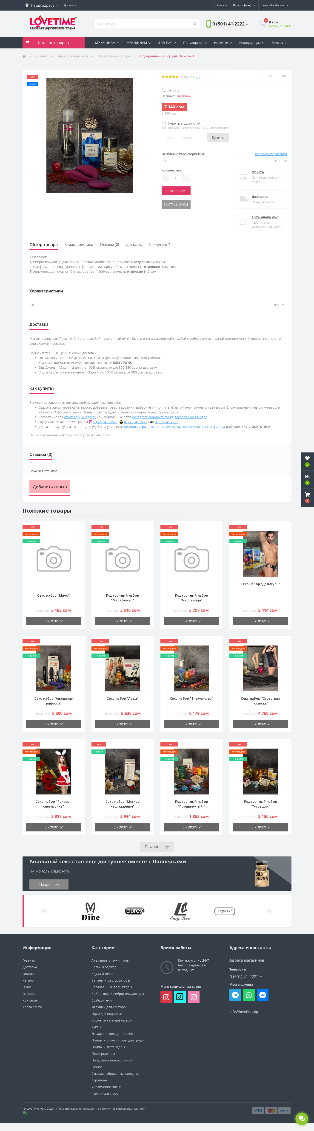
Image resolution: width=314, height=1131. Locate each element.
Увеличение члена (106, 1087)
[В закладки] (270, 77)
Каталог (42, 56)
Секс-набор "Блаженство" (191, 698)
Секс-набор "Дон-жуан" (260, 584)
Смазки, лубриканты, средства (115, 1073)
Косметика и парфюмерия (112, 1020)
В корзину (176, 191)
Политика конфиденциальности (124, 1109)
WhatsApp (72, 417)
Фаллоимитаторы (105, 1093)
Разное (97, 1067)
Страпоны (99, 1080)
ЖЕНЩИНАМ (137, 42)
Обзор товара (43, 244)
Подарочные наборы (114, 56)
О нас (27, 987)
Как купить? (159, 244)
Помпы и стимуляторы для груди (117, 1040)
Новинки (221, 42)
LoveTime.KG (34, 1109)
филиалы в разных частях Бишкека (152, 426)
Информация (250, 42)
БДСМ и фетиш (103, 973)
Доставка (260, 196)
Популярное (193, 42)
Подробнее (49, 884)
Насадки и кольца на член (112, 1033)
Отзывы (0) (109, 244)
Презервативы (103, 1053)
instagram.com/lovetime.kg (153, 417)
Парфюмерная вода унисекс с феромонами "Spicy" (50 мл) (79, 266)
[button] (42, 5)
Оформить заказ (280, 26)
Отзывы (29, 993)
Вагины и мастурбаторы (110, 980)
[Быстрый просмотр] (78, 541)
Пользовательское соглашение (77, 1109)
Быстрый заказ (176, 204)
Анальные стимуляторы (110, 960)
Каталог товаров (53, 42)
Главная (29, 960)
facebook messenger (191, 417)
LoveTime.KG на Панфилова (203, 426)
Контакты (279, 42)
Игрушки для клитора (108, 1007)
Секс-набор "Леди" (122, 698)
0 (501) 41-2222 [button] (244, 976)
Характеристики (79, 244)
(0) (198, 77)
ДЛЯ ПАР (165, 42)
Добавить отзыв (50, 486)
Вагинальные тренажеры (111, 987)
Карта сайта (32, 1007)
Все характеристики (271, 154)
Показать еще (157, 846)
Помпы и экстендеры (108, 1047)
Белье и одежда (103, 967)
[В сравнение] (284, 77)
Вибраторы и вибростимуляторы (117, 993)
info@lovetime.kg (243, 1011)
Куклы (96, 1027)
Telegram (88, 417)
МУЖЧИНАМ (105, 42)
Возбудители (101, 1000)
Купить (218, 137)
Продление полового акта (111, 1060)
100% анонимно (265, 217)
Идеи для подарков (72, 56)
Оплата (258, 172)
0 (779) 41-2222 (135, 422)
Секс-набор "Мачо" (53, 595)
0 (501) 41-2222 (219, 37)
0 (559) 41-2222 (166, 422)
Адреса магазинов (247, 960)
